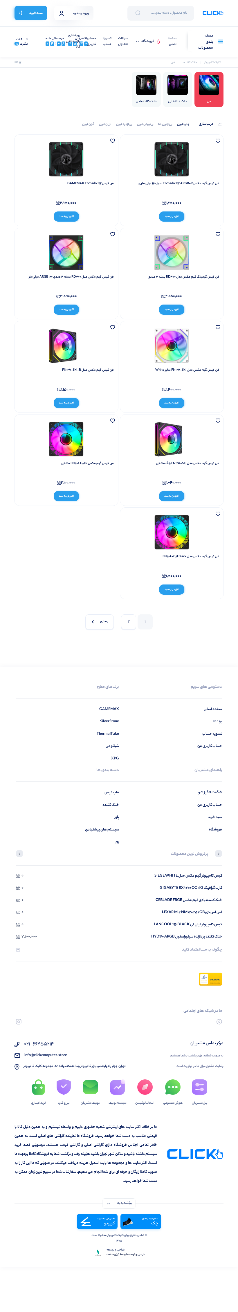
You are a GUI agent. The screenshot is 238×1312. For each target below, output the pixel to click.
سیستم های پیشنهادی (102, 830)
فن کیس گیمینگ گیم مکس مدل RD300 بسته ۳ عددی (183, 277)
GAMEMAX (109, 709)
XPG (115, 759)
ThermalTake (108, 734)
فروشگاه (147, 41)
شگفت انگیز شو (210, 793)
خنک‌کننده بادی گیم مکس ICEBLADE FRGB (188, 900)
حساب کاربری (91, 41)
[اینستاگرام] (18, 1022)
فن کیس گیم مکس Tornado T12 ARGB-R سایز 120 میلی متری (178, 183)
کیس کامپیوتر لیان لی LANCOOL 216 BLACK (188, 925)
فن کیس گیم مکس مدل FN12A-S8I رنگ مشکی (187, 463)
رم (117, 842)
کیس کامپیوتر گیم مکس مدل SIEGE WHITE (188, 876)
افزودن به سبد (171, 216)
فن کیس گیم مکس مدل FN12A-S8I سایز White (187, 370)
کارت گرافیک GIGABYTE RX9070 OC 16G (191, 888)
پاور (116, 817)
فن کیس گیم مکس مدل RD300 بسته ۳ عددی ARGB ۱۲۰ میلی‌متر (71, 277)
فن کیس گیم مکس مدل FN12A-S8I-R (88, 370)
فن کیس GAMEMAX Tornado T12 (90, 183)
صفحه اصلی (172, 41)
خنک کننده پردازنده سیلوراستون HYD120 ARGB (186, 937)
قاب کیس (111, 793)
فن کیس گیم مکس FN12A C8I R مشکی (87, 463)
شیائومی (112, 746)
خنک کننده (110, 805)
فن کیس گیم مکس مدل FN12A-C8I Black (191, 556)
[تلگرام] (219, 1022)
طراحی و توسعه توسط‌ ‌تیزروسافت (126, 1255)
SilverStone (109, 722)
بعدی (104, 622)
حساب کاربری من (209, 746)
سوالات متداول (123, 41)
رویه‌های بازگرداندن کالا (73, 41)
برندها (217, 722)
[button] (218, 854)
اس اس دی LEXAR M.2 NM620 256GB (192, 912)
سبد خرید (215, 817)
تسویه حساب (107, 41)
